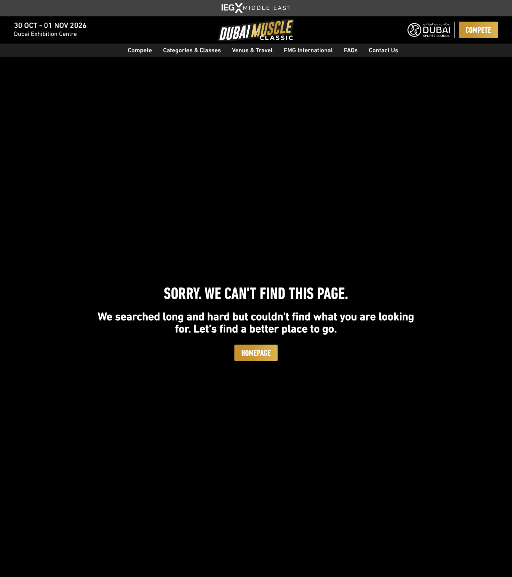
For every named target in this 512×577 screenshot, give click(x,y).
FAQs (351, 51)
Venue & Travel (252, 51)
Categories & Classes (192, 51)
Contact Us (383, 51)
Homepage (256, 353)
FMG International (308, 51)
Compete (478, 30)
